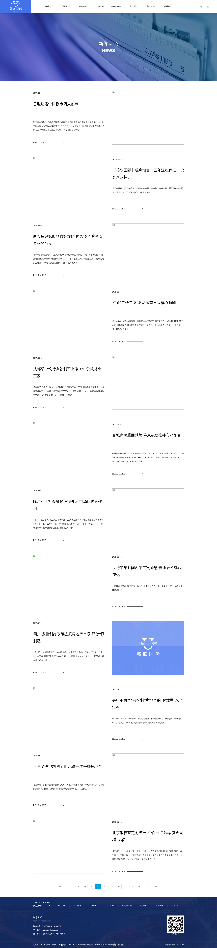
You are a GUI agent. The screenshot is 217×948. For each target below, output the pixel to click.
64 (91, 886)
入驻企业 (100, 6)
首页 (60, 886)
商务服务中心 (117, 6)
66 (105, 886)
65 (98, 886)
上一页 (69, 886)
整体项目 (83, 6)
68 (119, 886)
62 (78, 886)
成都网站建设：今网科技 (174, 945)
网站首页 (49, 6)
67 (112, 886)
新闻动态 (151, 6)
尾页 (157, 886)
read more (39, 142)
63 (85, 886)
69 (125, 886)
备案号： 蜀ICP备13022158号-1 (46, 945)
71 (139, 886)
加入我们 (134, 6)
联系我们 (168, 6)
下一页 (147, 886)
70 (132, 886)
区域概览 (66, 6)
